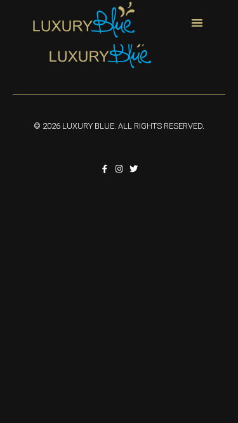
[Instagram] (119, 169)
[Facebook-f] (104, 169)
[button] (197, 22)
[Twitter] (133, 169)
